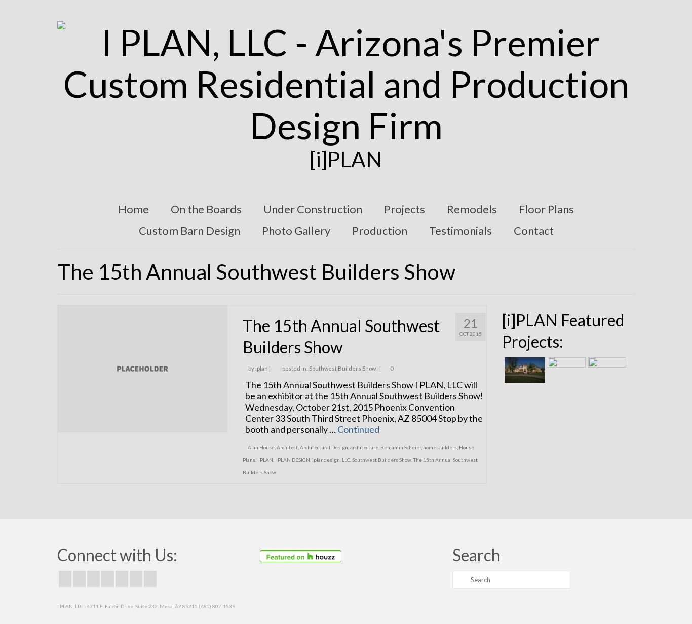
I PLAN (265, 460)
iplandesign (326, 460)
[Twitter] (79, 579)
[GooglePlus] (107, 579)
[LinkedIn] (136, 579)
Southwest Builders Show (342, 368)
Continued (358, 429)
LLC (346, 460)
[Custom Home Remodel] (565, 370)
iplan (261, 368)
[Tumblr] (150, 579)
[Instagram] (93, 579)
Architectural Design (324, 447)
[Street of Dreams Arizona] (606, 370)
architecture (364, 447)
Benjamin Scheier (400, 447)
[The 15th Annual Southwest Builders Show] (142, 367)
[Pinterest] (122, 579)
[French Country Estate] (523, 370)
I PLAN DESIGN (292, 460)
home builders (440, 447)
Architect (287, 447)
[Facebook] (65, 579)
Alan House (261, 447)
